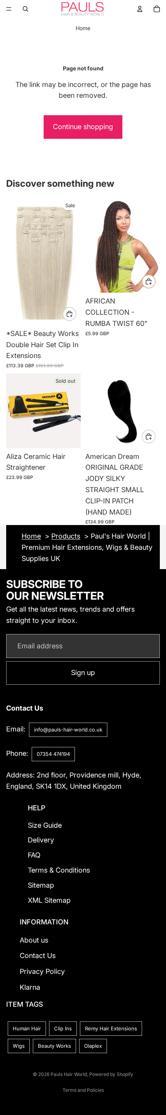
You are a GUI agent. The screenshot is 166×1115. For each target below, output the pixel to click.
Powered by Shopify (111, 1074)
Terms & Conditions (59, 870)
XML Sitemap (49, 900)
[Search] (25, 8)
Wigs (19, 1046)
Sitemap (41, 885)
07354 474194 (53, 753)
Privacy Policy (42, 971)
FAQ (34, 855)
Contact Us (38, 955)
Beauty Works (54, 1046)
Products (65, 536)
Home (83, 28)
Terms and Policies (83, 1090)
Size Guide (45, 825)
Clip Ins (63, 1028)
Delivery (41, 840)
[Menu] (9, 9)
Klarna (30, 987)
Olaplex (93, 1046)
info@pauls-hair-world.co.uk (68, 729)
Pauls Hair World (69, 1074)
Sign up (83, 673)
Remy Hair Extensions (111, 1028)
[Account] (139, 8)
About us (34, 940)
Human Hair (27, 1028)
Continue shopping (83, 127)
